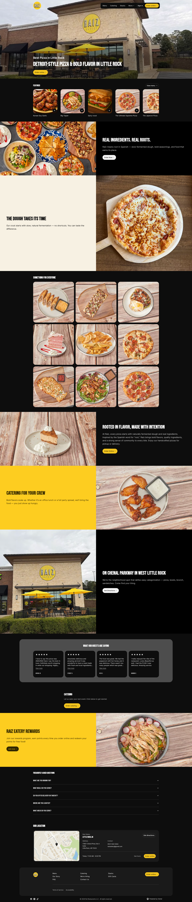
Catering (113, 6)
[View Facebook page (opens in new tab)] (31, 899)
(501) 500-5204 (113, 844)
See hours (137, 856)
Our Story (56, 876)
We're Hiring (85, 876)
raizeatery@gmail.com (115, 846)
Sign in (140, 6)
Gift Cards (112, 876)
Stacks (122, 6)
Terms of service (58, 890)
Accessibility (70, 890)
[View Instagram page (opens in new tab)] (34, 899)
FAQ (54, 879)
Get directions (149, 835)
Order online (150, 856)
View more (39, 668)
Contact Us (84, 879)
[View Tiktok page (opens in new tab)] (37, 899)
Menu (105, 6)
